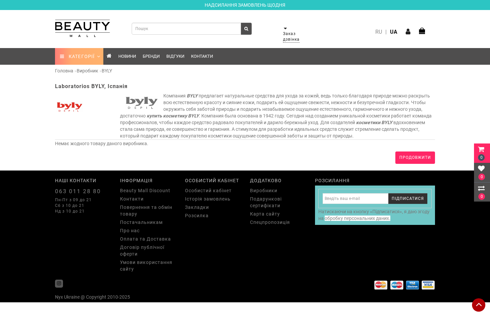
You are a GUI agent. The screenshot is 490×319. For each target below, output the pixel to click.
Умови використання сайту (146, 266)
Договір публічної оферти (142, 251)
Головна (64, 70)
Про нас (130, 230)
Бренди (151, 56)
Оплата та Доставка (145, 239)
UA (393, 32)
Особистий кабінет (208, 190)
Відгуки (175, 56)
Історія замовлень (208, 199)
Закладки (197, 207)
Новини (127, 56)
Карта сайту (265, 214)
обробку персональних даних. (357, 218)
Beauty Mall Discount (145, 190)
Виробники (263, 190)
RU (378, 32)
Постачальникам (141, 222)
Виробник (87, 70)
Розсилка (197, 215)
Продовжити (415, 157)
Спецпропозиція (270, 222)
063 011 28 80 (78, 191)
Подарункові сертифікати (266, 202)
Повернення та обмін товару (146, 211)
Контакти (202, 56)
